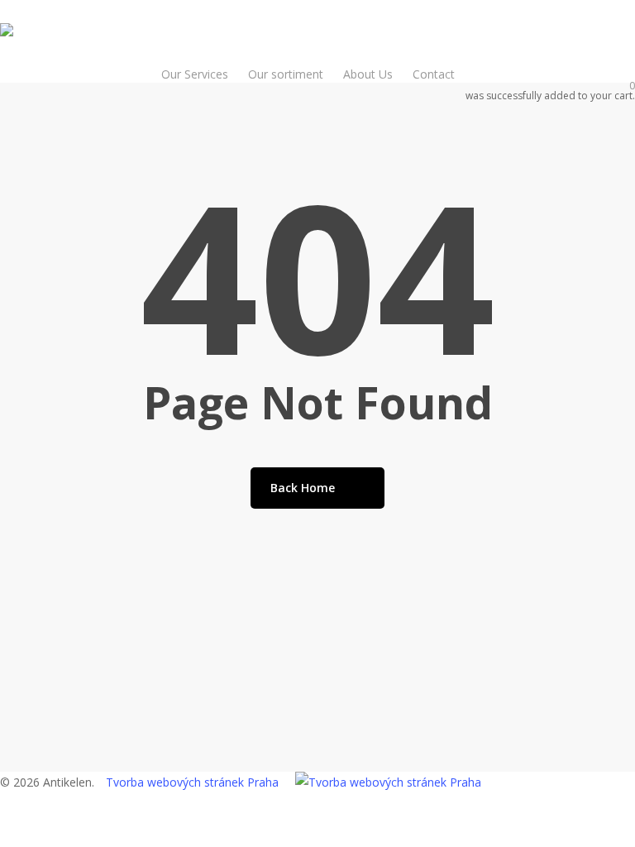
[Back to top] (317, 836)
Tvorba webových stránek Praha (192, 782)
